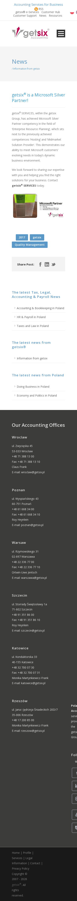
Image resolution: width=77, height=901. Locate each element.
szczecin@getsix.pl (33, 630)
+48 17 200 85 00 (23, 720)
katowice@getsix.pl (33, 683)
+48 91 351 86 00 (23, 615)
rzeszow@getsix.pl (33, 731)
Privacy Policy (20, 868)
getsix (37, 237)
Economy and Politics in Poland (37, 395)
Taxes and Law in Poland (33, 326)
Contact (35, 863)
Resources (55, 15)
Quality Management (30, 244)
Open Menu (61, 33)
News (42, 15)
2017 (22, 237)
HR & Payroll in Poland (31, 317)
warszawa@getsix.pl (34, 578)
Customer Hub (50, 12)
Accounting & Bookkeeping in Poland (40, 308)
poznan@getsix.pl (32, 525)
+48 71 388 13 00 (23, 456)
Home (16, 853)
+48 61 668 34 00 (23, 509)
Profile (27, 853)
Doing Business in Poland (33, 386)
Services (17, 858)
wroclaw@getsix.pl (33, 472)
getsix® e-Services (27, 12)
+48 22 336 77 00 (23, 562)
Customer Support (25, 15)
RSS (40, 9)
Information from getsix (32, 358)
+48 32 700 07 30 (23, 667)
